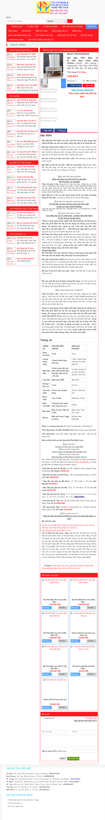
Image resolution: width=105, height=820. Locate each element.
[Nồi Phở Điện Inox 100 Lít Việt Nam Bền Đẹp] (55, 649)
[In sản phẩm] (97, 54)
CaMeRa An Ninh (16, 40)
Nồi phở (91, 27)
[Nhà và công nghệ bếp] (52, 13)
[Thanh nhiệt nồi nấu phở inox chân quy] (83, 616)
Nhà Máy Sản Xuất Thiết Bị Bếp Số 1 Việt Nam (59, 528)
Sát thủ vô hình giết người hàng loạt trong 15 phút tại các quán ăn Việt (68, 525)
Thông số (62, 130)
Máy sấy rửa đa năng (72, 27)
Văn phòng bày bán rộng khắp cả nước (56, 530)
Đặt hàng (46, 608)
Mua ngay (89, 85)
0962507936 (64, 471)
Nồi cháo (12, 31)
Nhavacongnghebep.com (83, 462)
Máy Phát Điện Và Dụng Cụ (41, 40)
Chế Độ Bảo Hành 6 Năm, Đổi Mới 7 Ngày (23, 800)
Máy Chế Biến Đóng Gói (19, 35)
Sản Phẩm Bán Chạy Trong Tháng (24, 209)
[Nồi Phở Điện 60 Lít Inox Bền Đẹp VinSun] (83, 583)
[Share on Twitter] (91, 54)
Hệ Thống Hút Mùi (44, 35)
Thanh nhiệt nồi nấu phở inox (55, 699)
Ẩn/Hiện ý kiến (91, 718)
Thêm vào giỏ (75, 85)
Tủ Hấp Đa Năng (50, 27)
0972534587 (68, 510)
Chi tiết (62, 608)
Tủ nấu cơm (32, 27)
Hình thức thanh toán (15, 806)
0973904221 (52, 484)
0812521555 (51, 490)
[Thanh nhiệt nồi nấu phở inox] (55, 680)
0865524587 (60, 503)
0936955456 (54, 477)
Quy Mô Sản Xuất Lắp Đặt (20, 163)
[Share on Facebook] (88, 54)
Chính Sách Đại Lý (15, 803)
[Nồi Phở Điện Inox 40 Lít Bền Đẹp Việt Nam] (55, 616)
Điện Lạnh (77, 31)
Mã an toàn (47, 751)
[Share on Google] (94, 54)
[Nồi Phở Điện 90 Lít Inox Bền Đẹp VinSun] (55, 583)
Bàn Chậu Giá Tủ (60, 31)
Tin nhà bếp (14, 96)
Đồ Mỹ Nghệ (87, 35)
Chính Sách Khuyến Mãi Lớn (21, 50)
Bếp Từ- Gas (41, 31)
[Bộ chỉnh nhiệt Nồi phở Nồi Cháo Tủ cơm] (83, 649)
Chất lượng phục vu (18, 234)
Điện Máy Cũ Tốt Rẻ (67, 35)
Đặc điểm (48, 130)
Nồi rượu (26, 31)
